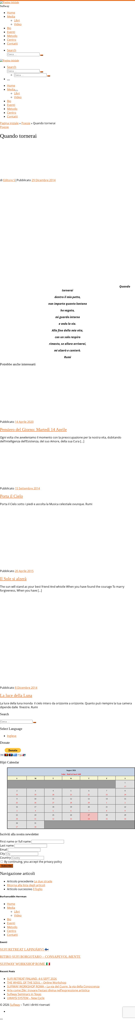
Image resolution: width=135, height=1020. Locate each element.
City (2, 854)
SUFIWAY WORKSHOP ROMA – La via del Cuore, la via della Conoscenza (53, 986)
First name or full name (15, 841)
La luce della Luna (16, 695)
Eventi (11, 923)
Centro (11, 931)
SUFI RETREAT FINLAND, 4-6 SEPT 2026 (32, 979)
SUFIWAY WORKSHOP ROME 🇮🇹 (25, 964)
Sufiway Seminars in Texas (24, 994)
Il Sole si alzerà (13, 578)
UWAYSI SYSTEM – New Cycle (25, 998)
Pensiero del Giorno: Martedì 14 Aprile (33, 429)
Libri (17, 912)
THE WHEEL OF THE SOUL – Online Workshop (36, 983)
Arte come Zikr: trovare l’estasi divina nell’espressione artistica (48, 990)
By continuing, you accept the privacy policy (33, 862)
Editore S (9, 180)
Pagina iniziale (9, 123)
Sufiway (15, 1005)
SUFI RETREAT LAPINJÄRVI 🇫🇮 (24, 949)
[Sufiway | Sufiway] (9, 2)
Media (11, 908)
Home (11, 904)
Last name (7, 845)
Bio (9, 919)
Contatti (12, 935)
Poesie (25, 123)
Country (5, 858)
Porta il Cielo (11, 496)
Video (18, 915)
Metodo (12, 927)
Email (3, 849)
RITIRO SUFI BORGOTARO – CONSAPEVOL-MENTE (40, 956)
